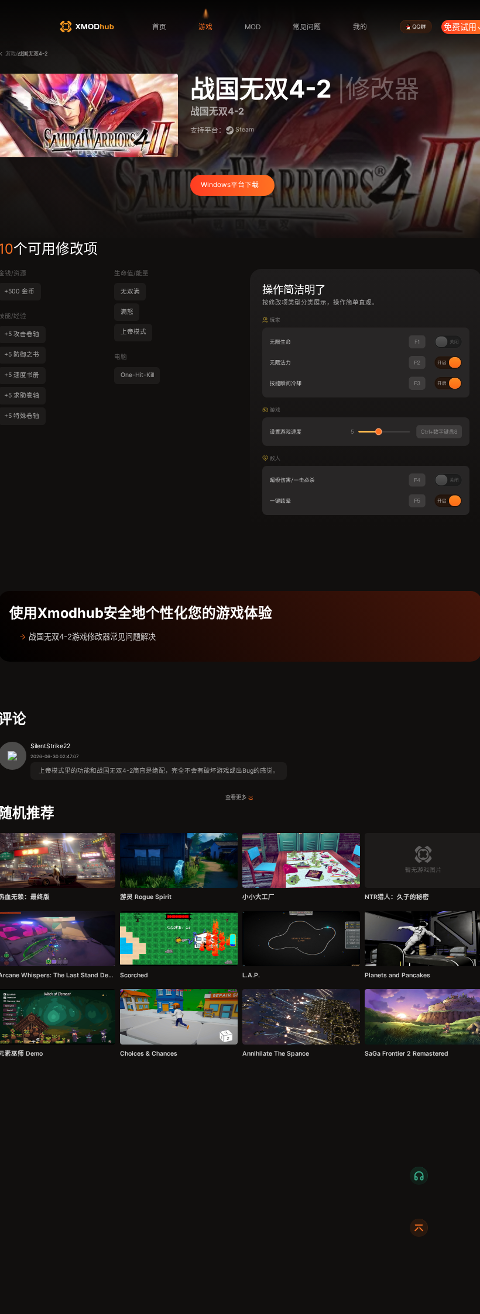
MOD (252, 27)
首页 (159, 27)
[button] (240, 637)
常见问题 (307, 27)
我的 (360, 27)
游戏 (205, 27)
